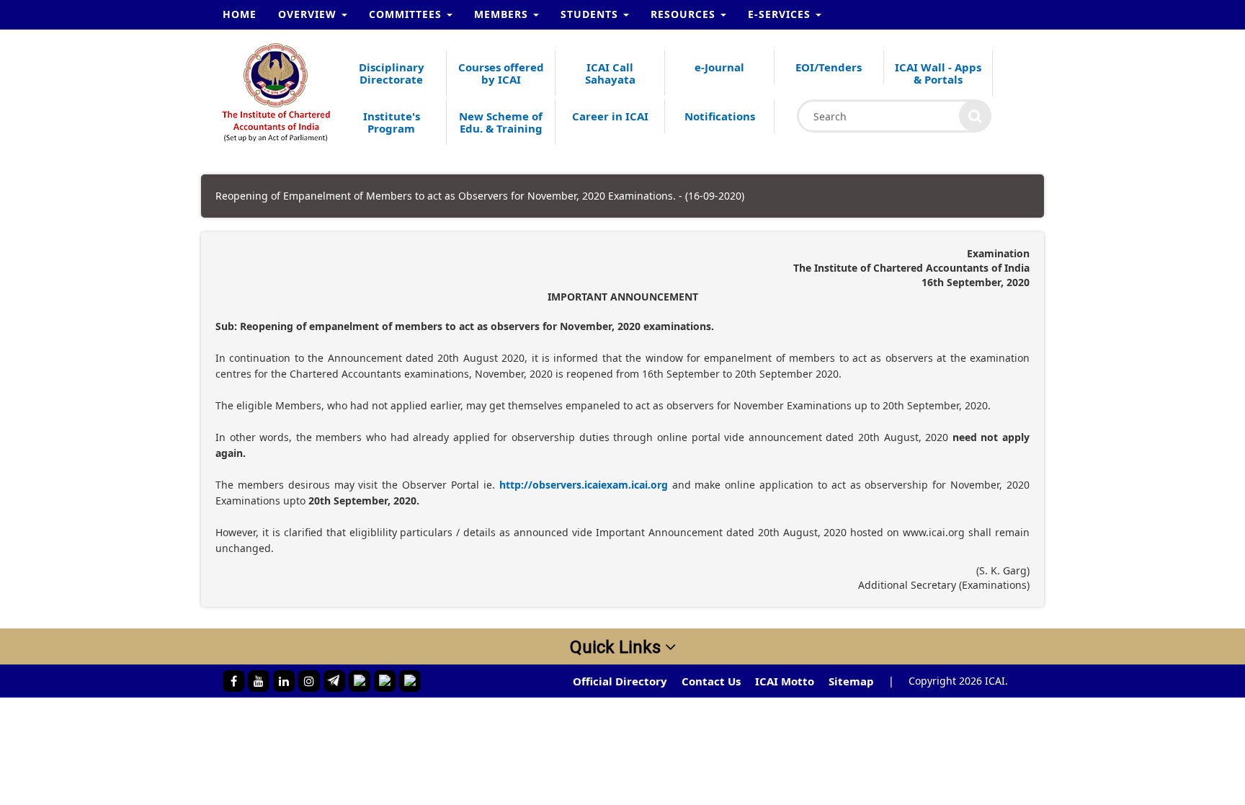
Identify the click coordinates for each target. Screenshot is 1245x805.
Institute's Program (391, 122)
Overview (309, 14)
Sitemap (851, 681)
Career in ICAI (610, 116)
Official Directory (620, 681)
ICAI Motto (784, 681)
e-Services (781, 14)
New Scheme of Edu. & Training (501, 122)
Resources (685, 14)
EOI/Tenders (828, 67)
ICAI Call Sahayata (610, 73)
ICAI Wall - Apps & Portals (938, 73)
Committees (407, 14)
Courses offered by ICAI (501, 73)
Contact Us (711, 681)
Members (503, 14)
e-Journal (719, 67)
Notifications (719, 116)
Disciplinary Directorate (391, 73)
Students (591, 14)
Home (239, 14)
